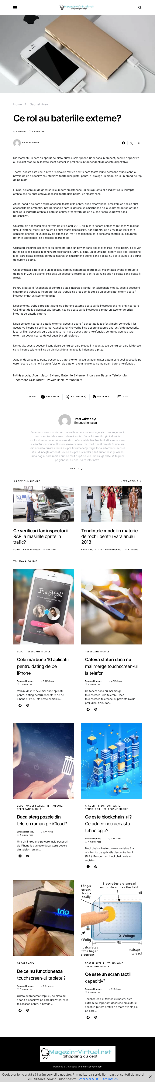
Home (17, 104)
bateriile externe (73, 375)
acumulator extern (45, 375)
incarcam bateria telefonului (107, 375)
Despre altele (95, 963)
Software (113, 806)
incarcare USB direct (30, 380)
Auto (16, 549)
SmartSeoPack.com (91, 1066)
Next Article (130, 481)
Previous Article (28, 481)
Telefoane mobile (38, 651)
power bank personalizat (64, 380)
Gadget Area (39, 104)
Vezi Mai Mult (88, 1079)
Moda (98, 549)
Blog (20, 651)
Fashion (86, 549)
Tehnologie (55, 806)
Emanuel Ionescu (31, 142)
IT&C (101, 806)
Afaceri (90, 806)
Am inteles (110, 1079)
